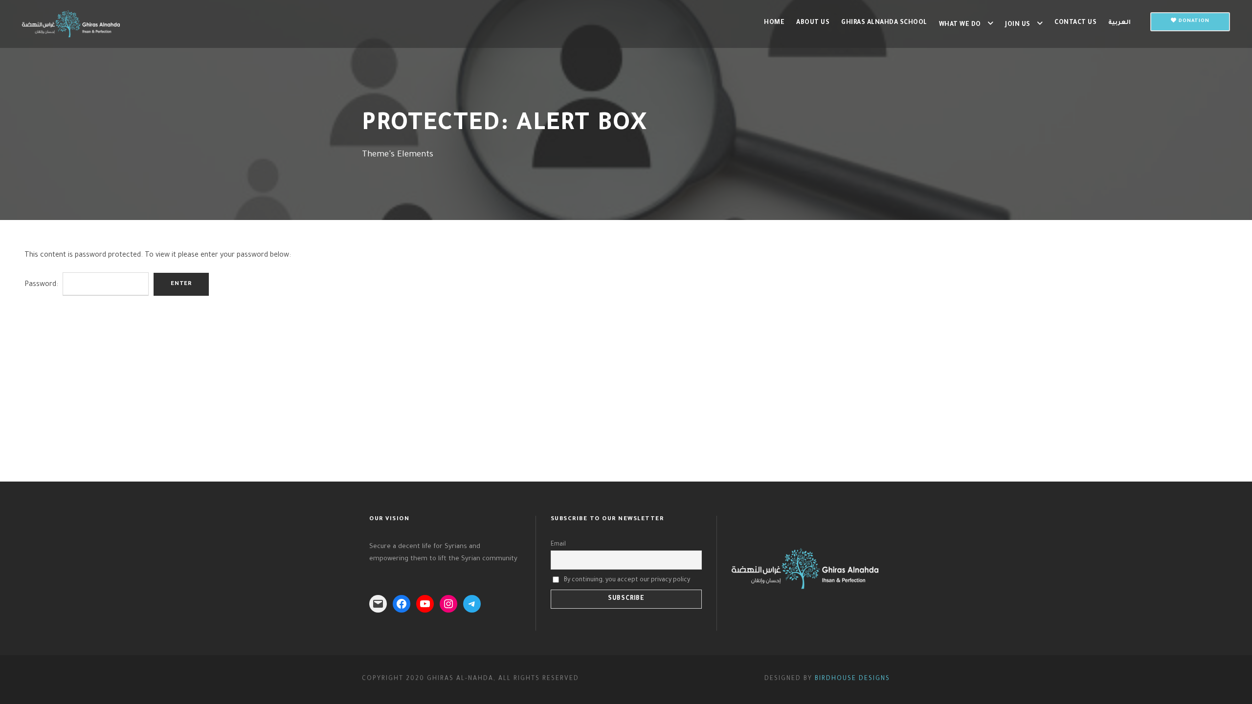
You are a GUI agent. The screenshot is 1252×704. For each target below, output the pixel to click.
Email (558, 544)
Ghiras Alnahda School (884, 23)
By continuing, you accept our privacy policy (627, 579)
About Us (812, 23)
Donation (1193, 21)
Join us (1017, 25)
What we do (960, 25)
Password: (42, 285)
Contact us (1075, 23)
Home (774, 23)
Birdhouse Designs (852, 679)
